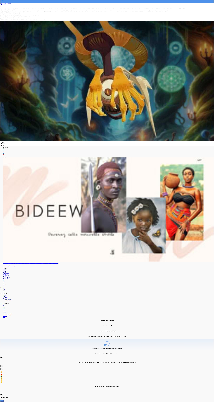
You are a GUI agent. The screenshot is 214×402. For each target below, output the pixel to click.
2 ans (1, 6)
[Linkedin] (108, 153)
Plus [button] (3, 298)
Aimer (3, 142)
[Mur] (108, 148)
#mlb (3, 285)
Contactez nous (5, 297)
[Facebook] (108, 150)
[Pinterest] (108, 155)
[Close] (1, 357)
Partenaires (6, 300)
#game (4, 281)
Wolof (4, 291)
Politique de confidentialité (8, 299)
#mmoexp (4, 283)
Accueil (4, 311)
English (4, 289)
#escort (4, 284)
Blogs (4, 296)
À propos (4, 295)
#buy (3, 282)
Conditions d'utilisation (7, 315)
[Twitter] (108, 151)
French (4, 290)
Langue (2, 287)
